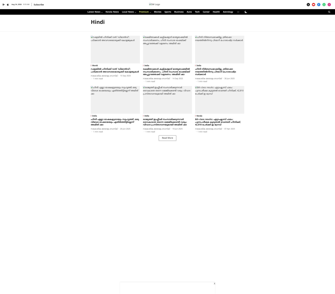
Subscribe (39, 5)
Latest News (93, 12)
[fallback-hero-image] (115, 49)
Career (206, 12)
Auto (189, 12)
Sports (167, 12)
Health (216, 12)
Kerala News (112, 12)
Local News (128, 12)
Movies (157, 12)
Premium (144, 12)
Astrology (228, 12)
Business (179, 12)
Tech (197, 12)
